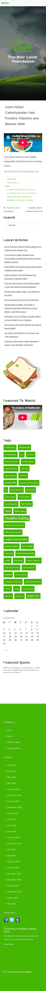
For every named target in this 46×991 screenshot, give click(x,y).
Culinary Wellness (10, 475)
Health (8, 511)
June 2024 (11, 825)
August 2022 (12, 898)
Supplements (19, 596)
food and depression (11, 504)
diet (6, 490)
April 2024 (11, 831)
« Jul (5, 650)
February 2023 (13, 862)
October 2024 (13, 801)
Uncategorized (13, 748)
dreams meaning (10, 497)
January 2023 (13, 868)
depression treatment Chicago (29, 483)
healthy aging (19, 511)
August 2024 (12, 813)
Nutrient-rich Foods (29, 567)
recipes (16, 589)
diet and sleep (30, 490)
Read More (9, 944)
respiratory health (27, 589)
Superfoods (8, 596)
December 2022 (14, 874)
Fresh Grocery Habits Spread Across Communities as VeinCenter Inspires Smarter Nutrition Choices (22, 258)
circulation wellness (28, 461)
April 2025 (11, 783)
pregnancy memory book (33, 581)
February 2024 (13, 837)
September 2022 (14, 892)
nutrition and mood (21, 574)
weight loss (33, 595)
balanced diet (24, 447)
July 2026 (11, 765)
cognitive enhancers (11, 468)
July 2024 (11, 819)
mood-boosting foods (25, 553)
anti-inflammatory (10, 447)
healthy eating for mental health (14, 525)
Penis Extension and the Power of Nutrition (21, 300)
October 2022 (13, 886)
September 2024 (14, 807)
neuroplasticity (18, 560)
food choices (26, 504)
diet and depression (16, 490)
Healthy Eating (17, 518)
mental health (9, 553)
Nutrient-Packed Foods (12, 567)
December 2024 (14, 795)
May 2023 (11, 856)
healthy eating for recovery (13, 532)
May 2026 (11, 771)
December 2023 (14, 843)
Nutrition (8, 575)
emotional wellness (24, 497)
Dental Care (23, 475)
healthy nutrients (11, 546)
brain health (30, 454)
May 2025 (11, 777)
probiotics (8, 589)
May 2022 (11, 904)
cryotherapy (24, 468)
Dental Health (10, 483)
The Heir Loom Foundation (20, 972)
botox (22, 454)
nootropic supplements (33, 560)
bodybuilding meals (10, 454)
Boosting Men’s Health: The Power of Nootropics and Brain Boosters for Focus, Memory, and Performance (21, 308)
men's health (27, 546)
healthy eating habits (16, 539)
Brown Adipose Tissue (12, 461)
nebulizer (7, 560)
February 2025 (13, 789)
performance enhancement (13, 581)
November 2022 (14, 880)
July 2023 (11, 850)
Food (9, 730)
